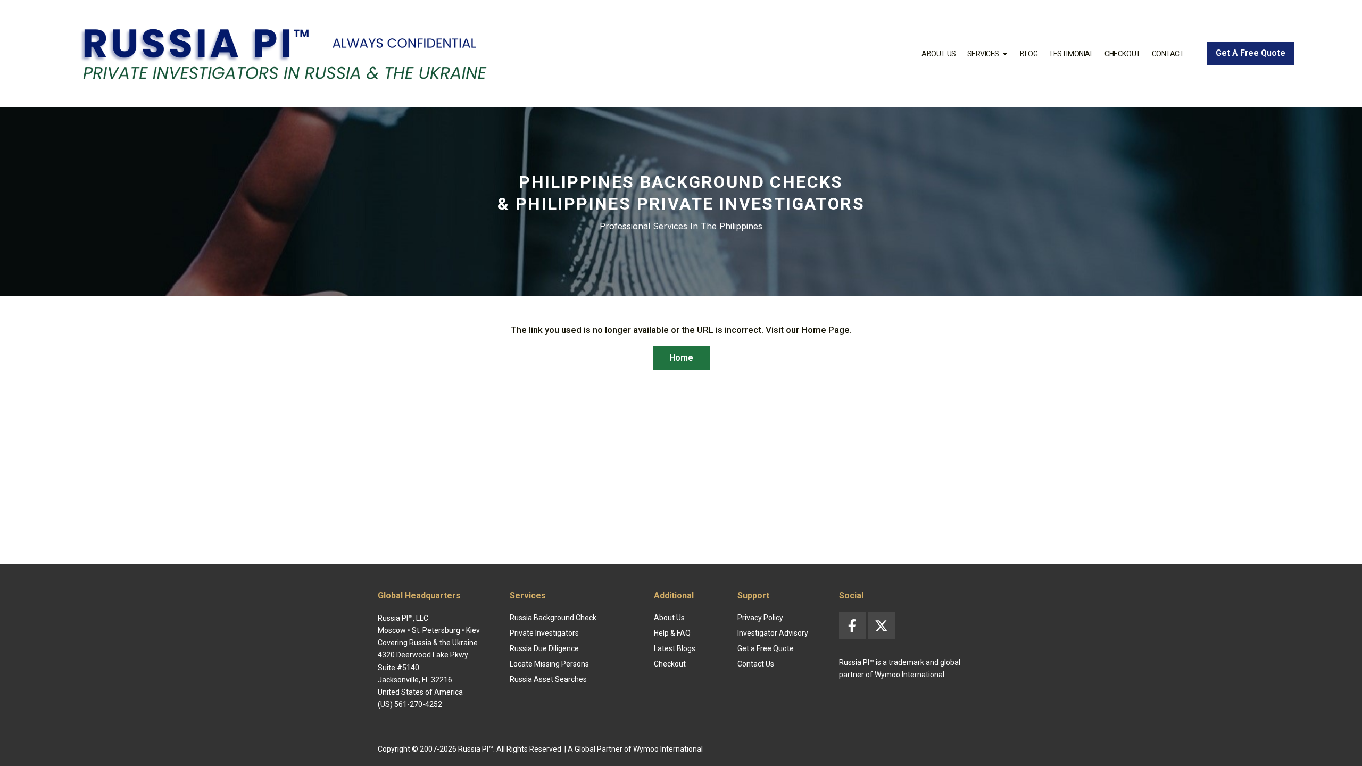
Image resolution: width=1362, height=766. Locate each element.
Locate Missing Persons (549, 664)
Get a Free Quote (765, 648)
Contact (1168, 53)
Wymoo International (668, 749)
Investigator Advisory (772, 633)
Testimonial (1071, 53)
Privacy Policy (760, 617)
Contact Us (755, 664)
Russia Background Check (553, 617)
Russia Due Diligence (544, 648)
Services (983, 53)
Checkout (1122, 53)
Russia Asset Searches (548, 679)
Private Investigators (544, 633)
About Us (938, 53)
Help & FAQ (672, 633)
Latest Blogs (674, 648)
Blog (1028, 53)
